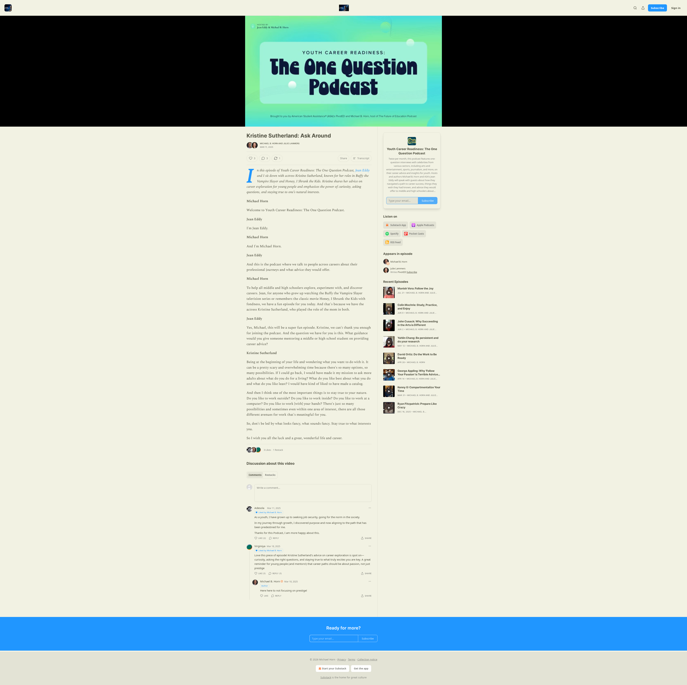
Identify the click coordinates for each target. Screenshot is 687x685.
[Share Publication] (643, 7)
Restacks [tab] (270, 475)
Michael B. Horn (269, 143)
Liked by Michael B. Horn (270, 512)
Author (264, 585)
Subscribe (657, 8)
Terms (351, 659)
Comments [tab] (255, 475)
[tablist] (262, 475)
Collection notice (367, 659)
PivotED (402, 272)
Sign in (676, 8)
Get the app (361, 668)
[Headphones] (238, 75)
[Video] (238, 67)
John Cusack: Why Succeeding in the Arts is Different (418, 323)
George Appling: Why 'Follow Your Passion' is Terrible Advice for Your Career (418, 372)
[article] (412, 292)
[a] (389, 292)
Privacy (341, 659)
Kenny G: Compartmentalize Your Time (419, 389)
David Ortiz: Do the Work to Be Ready (417, 356)
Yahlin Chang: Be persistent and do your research (418, 339)
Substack (325, 677)
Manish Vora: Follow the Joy (415, 288)
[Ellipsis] (370, 508)
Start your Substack (334, 668)
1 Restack (278, 449)
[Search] (635, 7)
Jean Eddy (362, 170)
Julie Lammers (291, 143)
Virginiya (259, 546)
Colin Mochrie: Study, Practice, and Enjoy (417, 306)
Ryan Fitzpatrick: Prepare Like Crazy (417, 405)
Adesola (259, 508)
